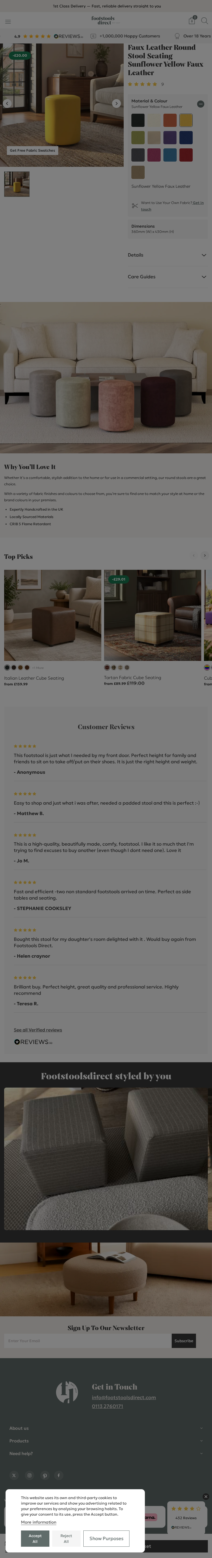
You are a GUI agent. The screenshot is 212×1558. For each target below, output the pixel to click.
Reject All (66, 1538)
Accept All (35, 1538)
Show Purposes (106, 1538)
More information (38, 1522)
